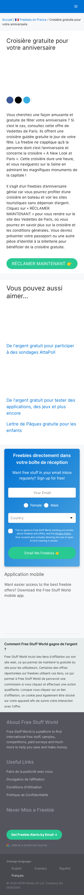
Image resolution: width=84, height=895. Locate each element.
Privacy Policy (63, 533)
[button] (9, 100)
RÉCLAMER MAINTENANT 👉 (42, 263)
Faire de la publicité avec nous (29, 771)
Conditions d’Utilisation (24, 787)
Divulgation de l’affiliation (25, 779)
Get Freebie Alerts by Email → (34, 835)
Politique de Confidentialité (27, 795)
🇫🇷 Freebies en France (31, 19)
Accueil (7, 19)
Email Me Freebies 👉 (42, 553)
